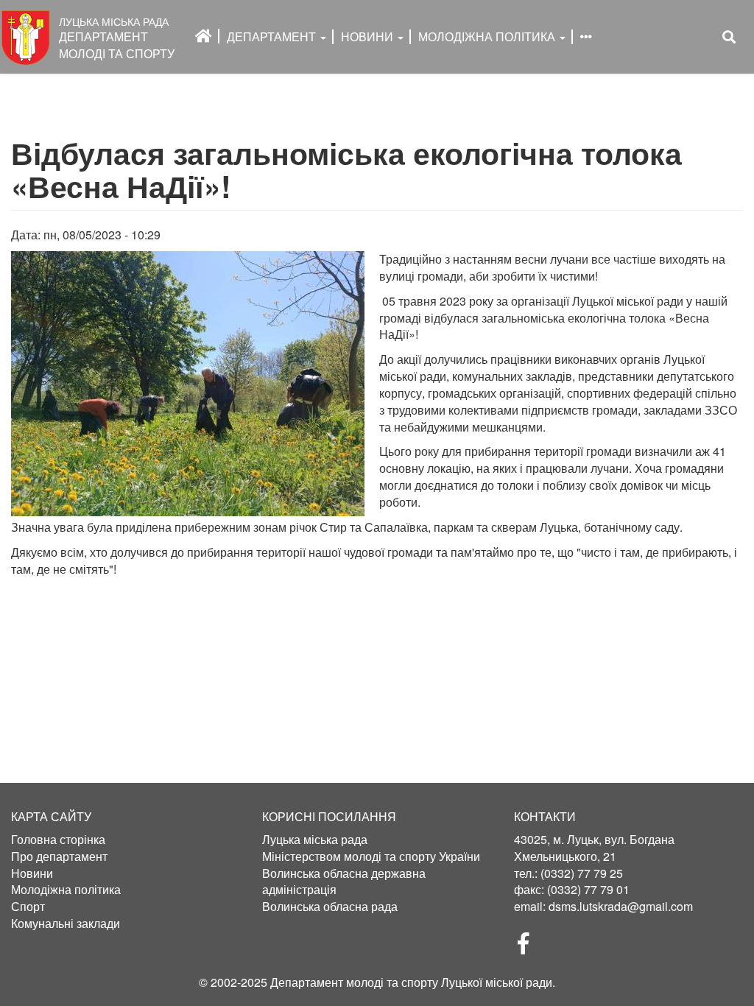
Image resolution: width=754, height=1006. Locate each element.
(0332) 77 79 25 (581, 873)
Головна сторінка (58, 839)
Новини (368, 36)
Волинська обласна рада (330, 906)
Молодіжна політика (66, 890)
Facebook (529, 948)
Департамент (273, 36)
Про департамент (59, 856)
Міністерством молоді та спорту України (371, 856)
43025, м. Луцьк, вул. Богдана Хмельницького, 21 (594, 848)
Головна (203, 36)
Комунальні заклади (65, 923)
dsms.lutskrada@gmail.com (621, 906)
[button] (187, 383)
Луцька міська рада (314, 839)
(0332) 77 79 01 (588, 889)
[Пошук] (729, 37)
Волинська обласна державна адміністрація (344, 881)
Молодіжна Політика (488, 36)
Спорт (28, 906)
